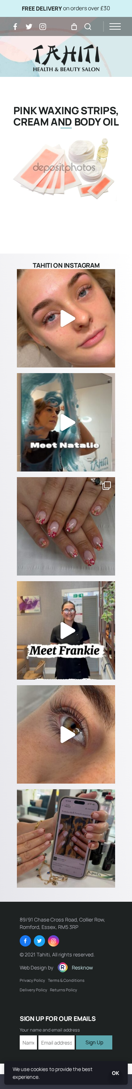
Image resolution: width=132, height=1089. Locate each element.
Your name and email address (50, 1030)
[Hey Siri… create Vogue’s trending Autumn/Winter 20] (66, 838)
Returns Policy (63, 989)
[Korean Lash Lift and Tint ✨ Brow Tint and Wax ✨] (66, 318)
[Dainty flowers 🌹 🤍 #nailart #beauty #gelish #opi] (66, 526)
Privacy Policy (32, 980)
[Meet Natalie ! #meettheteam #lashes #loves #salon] (66, 422)
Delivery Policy (33, 989)
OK (115, 1073)
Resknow (82, 967)
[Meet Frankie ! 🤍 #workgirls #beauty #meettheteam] (66, 630)
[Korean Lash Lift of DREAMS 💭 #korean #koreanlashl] (66, 734)
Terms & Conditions (66, 980)
